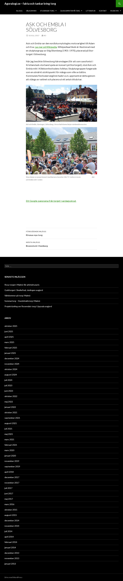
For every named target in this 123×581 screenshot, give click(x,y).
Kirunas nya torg (36, 233)
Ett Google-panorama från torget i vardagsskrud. (51, 200)
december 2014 (11, 520)
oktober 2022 (10, 396)
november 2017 (11, 482)
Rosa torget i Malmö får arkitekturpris (21, 284)
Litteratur (90, 11)
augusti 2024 (10, 374)
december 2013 (11, 553)
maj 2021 (8, 434)
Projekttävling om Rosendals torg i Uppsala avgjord (28, 306)
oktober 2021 (10, 412)
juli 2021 (8, 428)
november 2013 (11, 558)
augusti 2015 (10, 515)
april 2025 (9, 337)
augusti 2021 (10, 423)
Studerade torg (47, 11)
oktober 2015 (10, 509)
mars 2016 (9, 504)
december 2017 (11, 477)
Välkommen (31, 11)
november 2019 (11, 461)
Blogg (19, 11)
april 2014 (9, 536)
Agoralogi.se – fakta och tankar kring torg (30, 3)
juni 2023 (8, 391)
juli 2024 (8, 380)
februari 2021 (10, 445)
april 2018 (9, 472)
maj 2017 (8, 499)
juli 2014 (8, 531)
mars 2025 (9, 342)
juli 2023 (8, 385)
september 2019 (12, 466)
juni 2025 (8, 331)
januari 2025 (10, 353)
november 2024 (11, 364)
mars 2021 (9, 439)
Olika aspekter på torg (70, 11)
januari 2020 (10, 455)
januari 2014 (10, 547)
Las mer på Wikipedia (46, 46)
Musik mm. (114, 11)
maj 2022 (8, 401)
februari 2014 (10, 542)
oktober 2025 (10, 326)
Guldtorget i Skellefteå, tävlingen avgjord (23, 290)
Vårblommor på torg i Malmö (17, 295)
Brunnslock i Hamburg (37, 244)
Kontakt (103, 11)
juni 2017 (8, 493)
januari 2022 (10, 407)
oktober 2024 (10, 369)
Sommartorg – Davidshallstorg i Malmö (22, 301)
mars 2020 (9, 450)
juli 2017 (8, 488)
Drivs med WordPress (13, 577)
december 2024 (11, 358)
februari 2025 (10, 347)
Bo (45, 35)
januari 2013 (10, 563)
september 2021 (12, 418)
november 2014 (11, 526)
